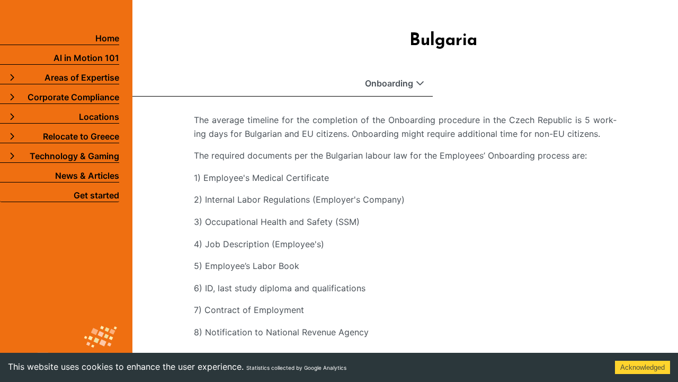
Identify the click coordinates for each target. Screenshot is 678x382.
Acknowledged (642, 367)
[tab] (282, 84)
